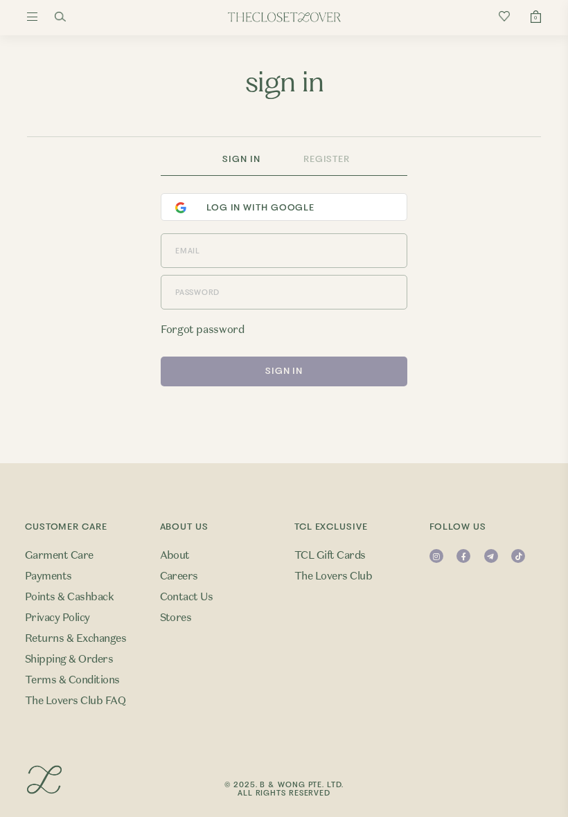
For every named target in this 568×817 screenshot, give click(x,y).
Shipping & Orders (69, 659)
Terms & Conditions (72, 680)
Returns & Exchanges (75, 638)
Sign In (241, 159)
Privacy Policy (57, 617)
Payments (48, 576)
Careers (179, 576)
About (175, 555)
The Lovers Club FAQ (75, 700)
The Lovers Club (333, 576)
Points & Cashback (69, 597)
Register (326, 159)
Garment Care (59, 555)
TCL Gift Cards (330, 555)
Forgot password (202, 329)
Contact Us (186, 597)
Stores (176, 617)
